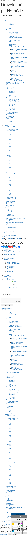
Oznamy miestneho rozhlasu (12, 84)
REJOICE (13, 73)
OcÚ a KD (13, 77)
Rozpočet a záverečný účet (14, 40)
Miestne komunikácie (15, 74)
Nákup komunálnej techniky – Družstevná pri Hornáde (17, 54)
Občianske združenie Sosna (14, 100)
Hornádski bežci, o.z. (13, 104)
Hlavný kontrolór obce (13, 35)
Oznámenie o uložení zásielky (12, 196)
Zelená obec (14, 69)
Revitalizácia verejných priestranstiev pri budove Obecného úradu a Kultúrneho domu (19, 51)
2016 (10, 147)
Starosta (10, 31)
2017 (10, 146)
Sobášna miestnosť (10, 215)
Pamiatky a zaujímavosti (14, 25)
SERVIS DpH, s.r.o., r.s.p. (11, 118)
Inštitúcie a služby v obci (11, 88)
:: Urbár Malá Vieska (10, 268)
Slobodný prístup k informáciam (12, 128)
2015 (10, 149)
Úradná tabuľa (6, 414)
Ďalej (26, 516)
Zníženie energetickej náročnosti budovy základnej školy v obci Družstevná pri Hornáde (18, 66)
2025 (10, 135)
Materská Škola (12, 92)
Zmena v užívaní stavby (11, 227)
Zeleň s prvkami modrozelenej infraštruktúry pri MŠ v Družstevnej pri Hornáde (19, 57)
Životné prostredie (10, 205)
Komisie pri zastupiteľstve (14, 33)
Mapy (10, 28)
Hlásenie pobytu (9, 202)
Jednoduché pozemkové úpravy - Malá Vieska (15, 82)
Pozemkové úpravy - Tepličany (12, 83)
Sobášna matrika (9, 211)
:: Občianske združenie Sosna (12, 262)
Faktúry (10, 124)
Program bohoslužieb (10, 234)
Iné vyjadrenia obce (10, 230)
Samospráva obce (10, 29)
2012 (10, 152)
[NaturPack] (14, 284)
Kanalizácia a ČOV (10, 116)
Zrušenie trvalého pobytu (11, 197)
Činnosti (10, 121)
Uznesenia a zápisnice (13, 36)
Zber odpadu (9, 114)
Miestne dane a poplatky (11, 201)
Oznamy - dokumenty (10, 126)
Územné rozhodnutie (10, 220)
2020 (10, 142)
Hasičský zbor (12, 109)
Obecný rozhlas (9, 203)
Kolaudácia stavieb (10, 226)
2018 (10, 145)
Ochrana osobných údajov (11, 198)
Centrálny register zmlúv (14, 173)
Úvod (2, 238)
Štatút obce (11, 41)
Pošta (10, 95)
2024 (10, 137)
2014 (10, 150)
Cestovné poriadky (10, 113)
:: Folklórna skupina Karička (12, 261)
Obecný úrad (6, 488)
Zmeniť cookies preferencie (6, 308)
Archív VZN (13, 39)
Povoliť (9, 534)
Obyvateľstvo (11, 27)
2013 (10, 151)
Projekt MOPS (14, 78)
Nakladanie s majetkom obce (12, 129)
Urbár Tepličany (12, 108)
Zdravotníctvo (11, 94)
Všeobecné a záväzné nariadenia (16, 37)
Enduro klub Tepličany (13, 103)
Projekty (10, 45)
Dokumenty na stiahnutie (11, 235)
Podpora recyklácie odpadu (17, 75)
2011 (10, 154)
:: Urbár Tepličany (9, 270)
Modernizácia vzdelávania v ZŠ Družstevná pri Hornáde (17, 47)
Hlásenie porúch (9, 117)
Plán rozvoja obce (12, 44)
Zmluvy (10, 122)
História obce (11, 24)
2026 (10, 134)
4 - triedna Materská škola (16, 80)
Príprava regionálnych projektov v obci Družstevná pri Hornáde (18, 60)
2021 (10, 141)
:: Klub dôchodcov (10, 267)
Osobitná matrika (9, 214)
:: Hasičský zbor (9, 271)
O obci (10, 23)
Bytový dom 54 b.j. (10, 87)
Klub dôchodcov (12, 105)
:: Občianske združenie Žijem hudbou (14, 263)
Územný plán (11, 43)
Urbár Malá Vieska (12, 107)
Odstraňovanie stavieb (10, 228)
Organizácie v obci (10, 97)
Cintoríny (8, 206)
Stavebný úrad (7, 505)
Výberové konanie (10, 131)
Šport (7, 111)
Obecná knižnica (12, 96)
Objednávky (8, 155)
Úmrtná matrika (9, 213)
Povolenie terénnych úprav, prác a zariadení (15, 224)
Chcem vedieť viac (4, 534)
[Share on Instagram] (16, 247)
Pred (13, 516)
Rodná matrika (9, 210)
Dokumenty (11, 120)
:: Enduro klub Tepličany (11, 265)
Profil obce (8, 22)
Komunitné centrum (15, 79)
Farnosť (10, 90)
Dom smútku (14, 71)
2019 (10, 143)
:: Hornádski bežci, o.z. (11, 266)
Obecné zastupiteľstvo (13, 32)
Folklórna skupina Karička (14, 99)
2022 (10, 139)
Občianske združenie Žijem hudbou (16, 101)
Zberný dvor (13, 70)
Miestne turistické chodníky (14, 112)
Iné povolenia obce (10, 231)
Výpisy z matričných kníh (11, 209)
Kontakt (5, 525)
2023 (10, 138)
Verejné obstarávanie (10, 130)
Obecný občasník (9, 86)
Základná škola (12, 91)
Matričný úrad (6, 496)
